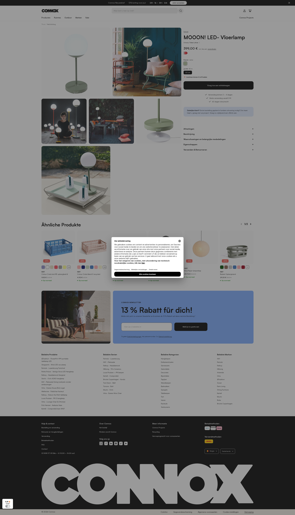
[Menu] (11, 500)
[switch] (7, 506)
